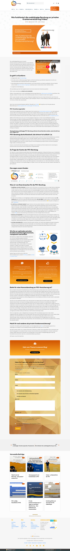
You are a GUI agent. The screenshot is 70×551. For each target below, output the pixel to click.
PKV (27, 21)
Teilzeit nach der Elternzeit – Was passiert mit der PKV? (17, 476)
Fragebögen (15, 202)
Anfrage (37, 104)
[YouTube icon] (33, 545)
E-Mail (16, 385)
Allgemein (23, 525)
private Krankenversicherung (45, 111)
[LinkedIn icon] (37, 545)
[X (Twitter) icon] (30, 545)
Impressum (39, 542)
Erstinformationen (26, 423)
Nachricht (17, 399)
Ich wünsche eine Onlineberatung (24, 390)
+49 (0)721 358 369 (19, 369)
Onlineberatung (34, 525)
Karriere (44, 542)
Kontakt (25, 542)
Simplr (32, 523)
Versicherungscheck (35, 526)
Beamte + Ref (24, 526)
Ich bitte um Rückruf (21, 396)
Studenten (14, 525)
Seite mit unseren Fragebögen (23, 84)
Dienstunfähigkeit (15, 526)
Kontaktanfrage (23, 78)
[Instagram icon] (40, 545)
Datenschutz (34, 542)
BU (41, 325)
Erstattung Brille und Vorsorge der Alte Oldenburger (51, 502)
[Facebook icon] (27, 545)
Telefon (16, 379)
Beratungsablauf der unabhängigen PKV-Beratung (28, 105)
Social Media (33, 528)
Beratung (13, 522)
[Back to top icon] (35, 534)
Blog (16, 212)
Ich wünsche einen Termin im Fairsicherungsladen (28, 393)
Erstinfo (29, 542)
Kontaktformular (40, 368)
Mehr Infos (56, 180)
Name (16, 374)
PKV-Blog (25, 254)
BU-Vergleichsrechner (54, 115)
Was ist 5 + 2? (18, 412)
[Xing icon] (43, 545)
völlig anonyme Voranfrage (46, 93)
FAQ (12, 528)
